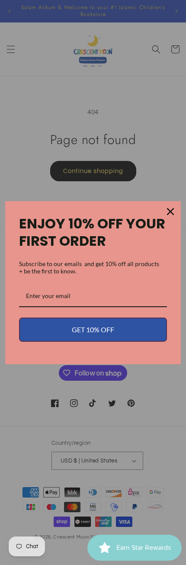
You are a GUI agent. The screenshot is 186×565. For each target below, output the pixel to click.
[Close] (170, 211)
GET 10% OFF (93, 329)
